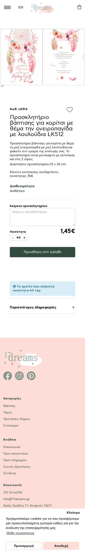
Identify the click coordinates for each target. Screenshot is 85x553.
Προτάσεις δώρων (16, 419)
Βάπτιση (9, 406)
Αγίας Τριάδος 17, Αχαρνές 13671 (27, 505)
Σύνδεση (9, 473)
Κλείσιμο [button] (73, 512)
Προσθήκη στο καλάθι (42, 252)
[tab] (42, 308)
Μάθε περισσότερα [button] (20, 533)
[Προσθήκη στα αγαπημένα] (71, 110)
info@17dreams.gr (16, 499)
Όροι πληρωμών (15, 460)
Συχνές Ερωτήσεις (17, 466)
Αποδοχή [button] (61, 546)
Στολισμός (11, 425)
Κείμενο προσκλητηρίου (28, 206)
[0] (79, 7)
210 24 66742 (12, 492)
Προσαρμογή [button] (24, 546)
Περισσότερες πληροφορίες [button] (33, 307)
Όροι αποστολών (15, 453)
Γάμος (7, 412)
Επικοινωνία (11, 447)
